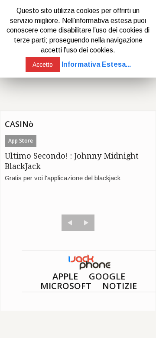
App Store (20, 140)
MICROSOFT (65, 286)
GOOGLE (107, 276)
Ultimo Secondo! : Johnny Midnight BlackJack (72, 161)
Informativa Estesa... (96, 64)
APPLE (65, 276)
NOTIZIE (119, 286)
